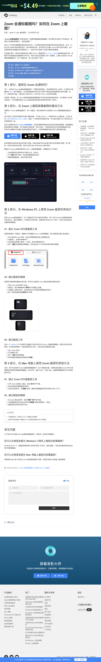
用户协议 (48, 612)
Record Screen (12, 468)
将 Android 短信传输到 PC (34, 610)
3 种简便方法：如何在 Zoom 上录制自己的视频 (22, 417)
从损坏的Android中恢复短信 (34, 624)
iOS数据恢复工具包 (11, 597)
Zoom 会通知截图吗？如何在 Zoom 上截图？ (35, 468)
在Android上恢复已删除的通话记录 (34, 603)
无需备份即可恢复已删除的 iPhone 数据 (34, 619)
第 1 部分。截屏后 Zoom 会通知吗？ (19, 65)
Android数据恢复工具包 (12, 600)
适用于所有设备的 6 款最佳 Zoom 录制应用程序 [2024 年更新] (27, 419)
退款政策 (48, 606)
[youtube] (17, 657)
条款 (46, 603)
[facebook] (6, 657)
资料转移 (7, 609)
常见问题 (11, 76)
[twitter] (12, 657)
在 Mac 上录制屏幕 (32, 643)
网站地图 (48, 621)
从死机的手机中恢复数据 (34, 607)
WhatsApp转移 (9, 606)
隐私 (46, 609)
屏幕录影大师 (9, 627)
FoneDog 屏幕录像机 (24, 125)
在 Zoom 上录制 (51, 53)
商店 (70, 15)
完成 (87, 207)
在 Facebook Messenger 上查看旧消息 (34, 629)
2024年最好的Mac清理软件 (34, 632)
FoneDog (13, 15)
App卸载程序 (8, 624)
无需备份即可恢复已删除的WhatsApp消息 (34, 598)
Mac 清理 (7, 612)
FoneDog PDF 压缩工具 (12, 615)
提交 (54, 508)
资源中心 (78, 15)
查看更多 (58, 659)
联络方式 (48, 600)
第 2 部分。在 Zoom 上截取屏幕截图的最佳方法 (22, 67)
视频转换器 (8, 621)
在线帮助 (48, 615)
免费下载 (43, 576)
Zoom (11, 92)
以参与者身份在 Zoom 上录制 (16, 119)
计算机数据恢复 (9, 603)
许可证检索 (48, 624)
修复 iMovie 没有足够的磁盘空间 (34, 636)
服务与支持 (88, 15)
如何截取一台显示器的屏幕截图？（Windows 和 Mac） (87, 128)
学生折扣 (48, 627)
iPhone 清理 (8, 618)
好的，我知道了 (80, 659)
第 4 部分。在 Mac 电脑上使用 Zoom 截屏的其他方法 (24, 73)
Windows (14, 344)
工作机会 (48, 630)
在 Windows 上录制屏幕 (33, 640)
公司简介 (48, 597)
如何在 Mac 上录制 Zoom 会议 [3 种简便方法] (87, 150)
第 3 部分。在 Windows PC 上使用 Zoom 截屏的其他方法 (25, 70)
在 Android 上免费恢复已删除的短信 (34, 614)
